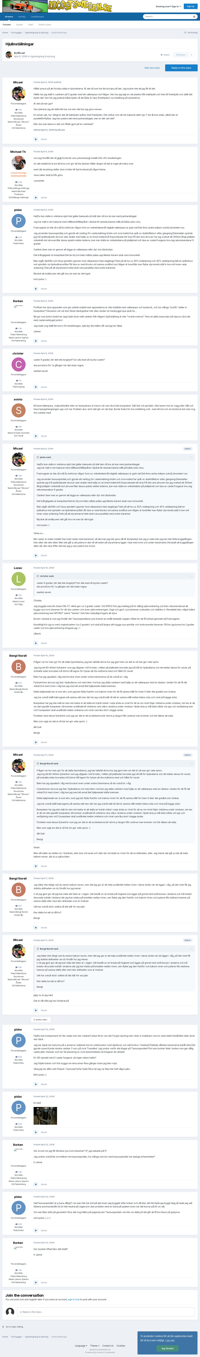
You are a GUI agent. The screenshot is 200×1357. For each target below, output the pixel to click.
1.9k (20, 109)
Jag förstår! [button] (167, 1348)
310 (20, 426)
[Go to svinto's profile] (19, 410)
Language (80, 1345)
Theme (94, 1345)
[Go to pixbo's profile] (19, 221)
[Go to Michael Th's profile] (19, 163)
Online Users (45, 24)
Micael (21, 53)
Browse (9, 16)
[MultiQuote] (36, 139)
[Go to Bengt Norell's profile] (19, 667)
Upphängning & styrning (42, 56)
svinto (18, 399)
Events (19, 24)
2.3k (19, 182)
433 (20, 237)
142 (20, 595)
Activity (21, 16)
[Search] (194, 16)
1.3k (20, 328)
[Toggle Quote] (38, 457)
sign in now (74, 1299)
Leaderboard (37, 16)
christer (18, 353)
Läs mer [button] (170, 1340)
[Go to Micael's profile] (8, 54)
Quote (44, 139)
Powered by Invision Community (100, 1352)
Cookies (121, 1345)
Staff (30, 24)
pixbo (18, 210)
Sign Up (190, 6)
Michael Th (18, 151)
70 (19, 380)
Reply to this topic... (32, 1312)
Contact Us (108, 1345)
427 (20, 683)
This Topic (182, 16)
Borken (18, 301)
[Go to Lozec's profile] (19, 579)
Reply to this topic (181, 67)
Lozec (18, 568)
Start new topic (152, 67)
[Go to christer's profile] (19, 364)
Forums (7, 24)
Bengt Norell (18, 655)
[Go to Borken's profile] (19, 312)
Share (165, 54)
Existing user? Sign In (168, 6)
